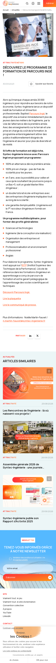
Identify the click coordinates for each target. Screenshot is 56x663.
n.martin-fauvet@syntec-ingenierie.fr (24, 320)
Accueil (6, 10)
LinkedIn (7, 616)
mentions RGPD (21, 560)
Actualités (16, 10)
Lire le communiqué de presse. (19, 304)
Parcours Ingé (37, 113)
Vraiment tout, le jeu (12, 598)
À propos (7, 609)
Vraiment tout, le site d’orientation (19, 601)
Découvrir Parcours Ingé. (16, 292)
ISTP (24, 265)
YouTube (7, 612)
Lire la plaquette (12, 298)
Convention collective (13, 605)
